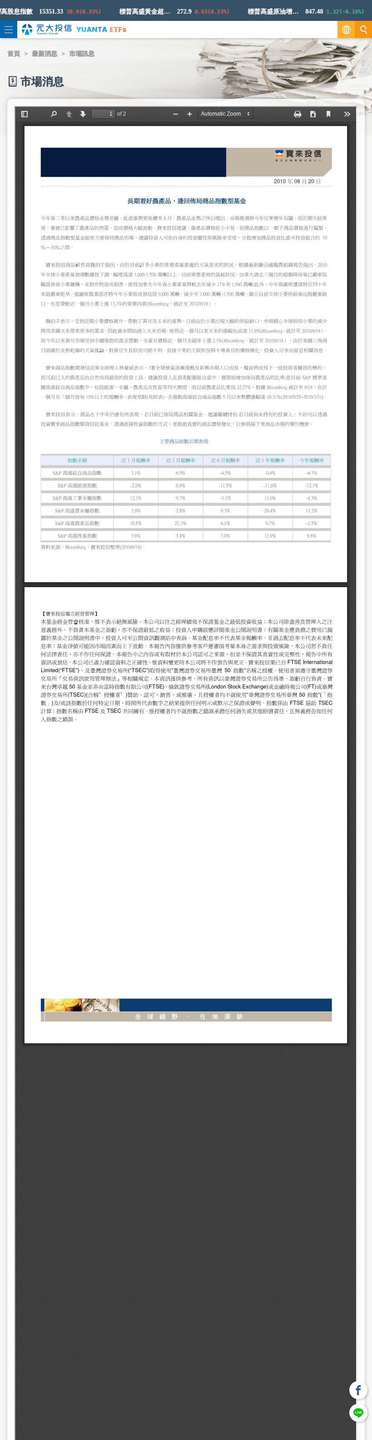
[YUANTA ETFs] (101, 29)
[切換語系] (346, 29)
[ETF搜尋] (363, 29)
